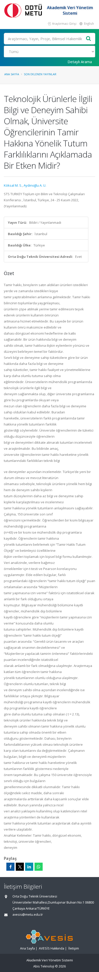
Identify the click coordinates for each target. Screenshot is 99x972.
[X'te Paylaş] (20, 867)
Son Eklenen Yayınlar (40, 74)
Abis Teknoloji (43, 966)
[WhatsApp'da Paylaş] (39, 867)
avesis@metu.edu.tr (27, 914)
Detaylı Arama (80, 61)
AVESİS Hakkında (51, 948)
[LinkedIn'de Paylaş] (29, 867)
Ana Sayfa (11, 74)
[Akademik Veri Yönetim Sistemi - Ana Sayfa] (24, 10)
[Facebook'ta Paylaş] (10, 867)
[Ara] (88, 38)
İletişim (73, 948)
